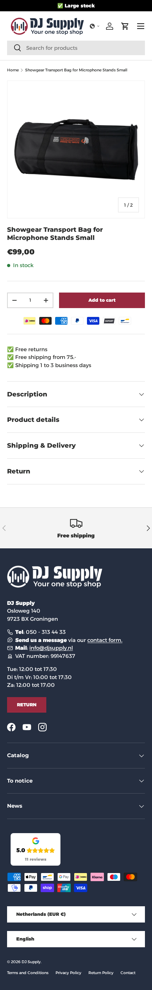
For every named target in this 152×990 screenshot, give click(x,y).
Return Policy (100, 972)
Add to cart (102, 300)
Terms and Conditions (27, 972)
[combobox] (76, 48)
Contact (128, 972)
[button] (95, 26)
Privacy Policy (68, 972)
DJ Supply (31, 961)
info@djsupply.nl (51, 647)
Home (13, 70)
